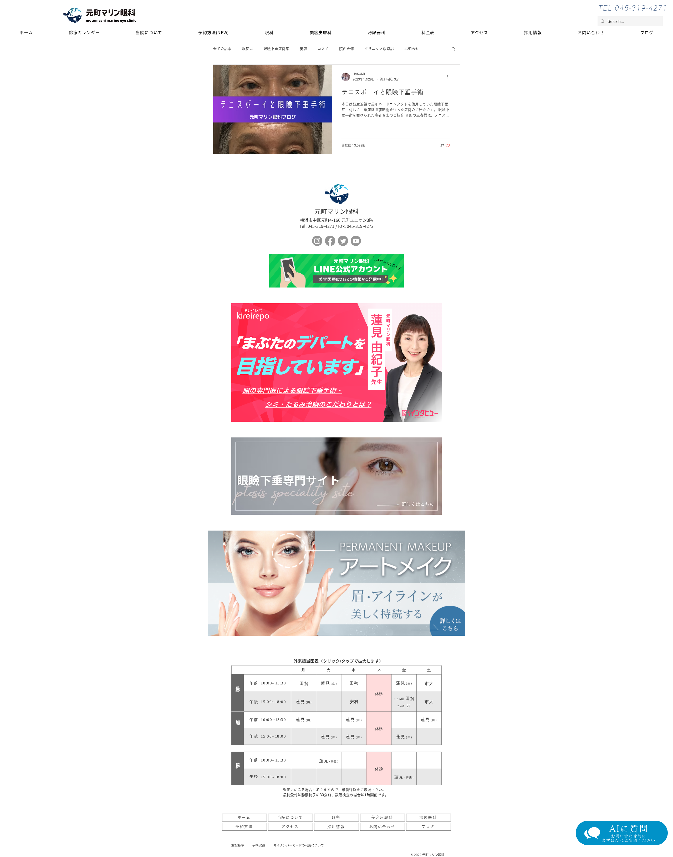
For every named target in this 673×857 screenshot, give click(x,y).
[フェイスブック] (330, 241)
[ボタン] (336, 271)
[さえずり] (343, 241)
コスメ (323, 49)
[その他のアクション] (449, 77)
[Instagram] (317, 241)
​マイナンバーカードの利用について (298, 845)
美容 (303, 49)
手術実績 (258, 845)
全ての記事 (222, 49)
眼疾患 (247, 49)
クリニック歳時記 (379, 49)
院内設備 (346, 49)
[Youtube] (356, 241)
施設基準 (237, 845)
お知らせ (411, 49)
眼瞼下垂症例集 (276, 49)
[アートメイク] (336, 583)
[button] (453, 49)
